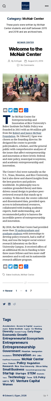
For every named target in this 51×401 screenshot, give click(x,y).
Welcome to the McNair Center (25, 51)
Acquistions (38, 326)
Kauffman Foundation (11, 360)
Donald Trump (20, 332)
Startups (20, 373)
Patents (11, 363)
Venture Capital (28, 381)
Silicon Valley (42, 366)
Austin (5, 329)
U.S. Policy (39, 377)
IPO (34, 355)
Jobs (39, 356)
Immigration (37, 351)
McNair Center (25, 42)
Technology (16, 377)
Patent (5, 363)
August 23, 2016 (35, 61)
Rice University (27, 366)
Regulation (33, 363)
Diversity (8, 331)
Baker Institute (13, 274)
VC (12, 381)
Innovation (22, 355)
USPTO (6, 381)
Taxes (5, 378)
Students (40, 374)
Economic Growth (15, 334)
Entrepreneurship (19, 347)
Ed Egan (18, 61)
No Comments (27, 65)
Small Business (13, 369)
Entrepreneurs (15, 342)
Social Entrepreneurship (36, 370)
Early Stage (34, 331)
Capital (27, 329)
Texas (29, 377)
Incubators (7, 356)
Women (8, 384)
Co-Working (36, 329)
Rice (17, 366)
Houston (26, 351)
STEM (31, 373)
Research (8, 366)
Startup (8, 373)
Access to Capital (24, 326)
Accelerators (9, 326)
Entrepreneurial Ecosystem (23, 338)
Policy (21, 363)
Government (11, 351)
